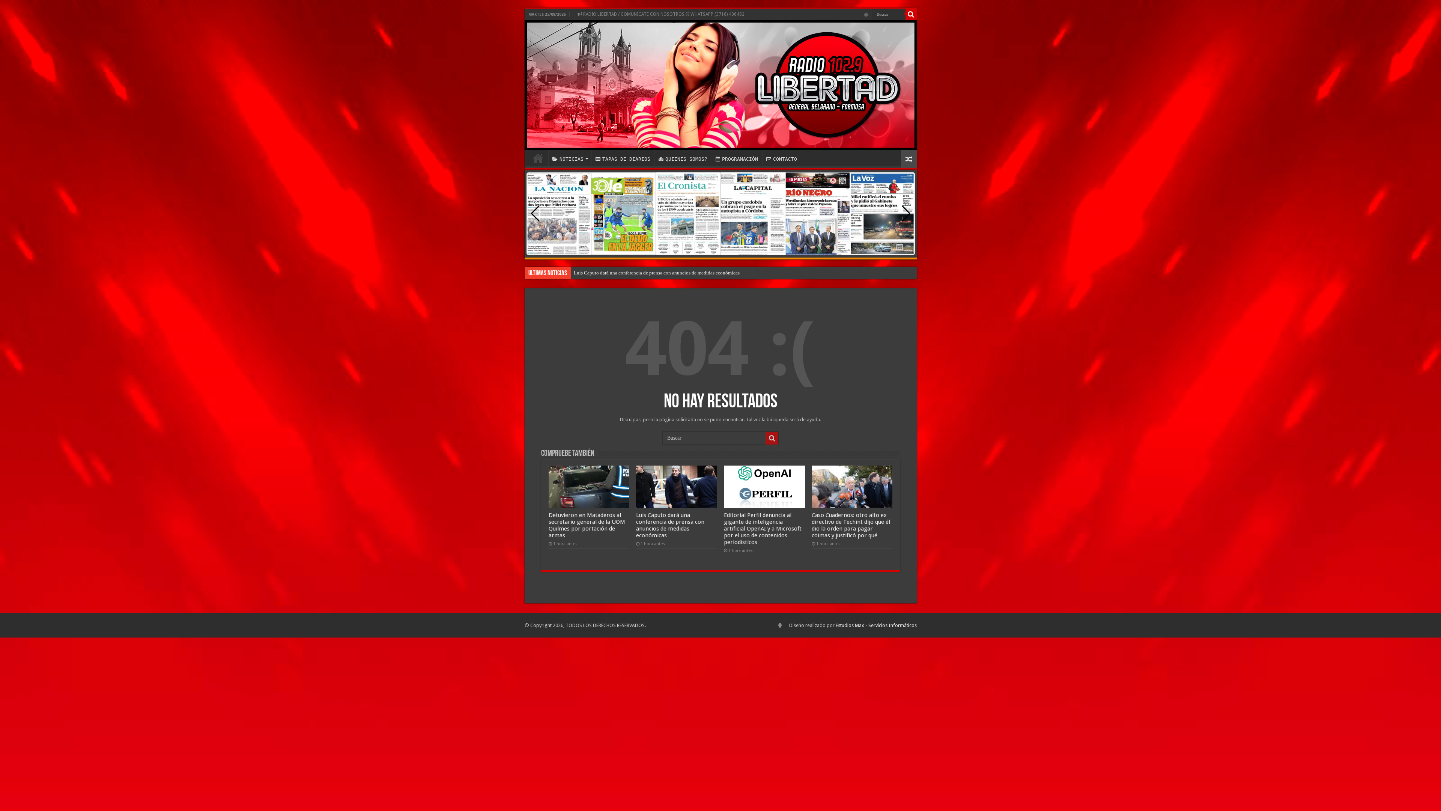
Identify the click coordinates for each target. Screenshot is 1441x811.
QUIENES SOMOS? (686, 159)
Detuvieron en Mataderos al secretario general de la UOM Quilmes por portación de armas (587, 525)
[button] (906, 213)
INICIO (538, 158)
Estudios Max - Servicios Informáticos (876, 625)
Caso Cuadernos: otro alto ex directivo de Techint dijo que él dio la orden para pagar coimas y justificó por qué (851, 525)
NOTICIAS (572, 159)
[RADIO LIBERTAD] (721, 85)
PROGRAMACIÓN (740, 159)
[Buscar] (911, 14)
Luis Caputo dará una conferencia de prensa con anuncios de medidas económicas (657, 273)
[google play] (866, 14)
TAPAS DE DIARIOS (626, 159)
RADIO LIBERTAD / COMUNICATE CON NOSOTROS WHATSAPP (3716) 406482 (663, 14)
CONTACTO (785, 159)
